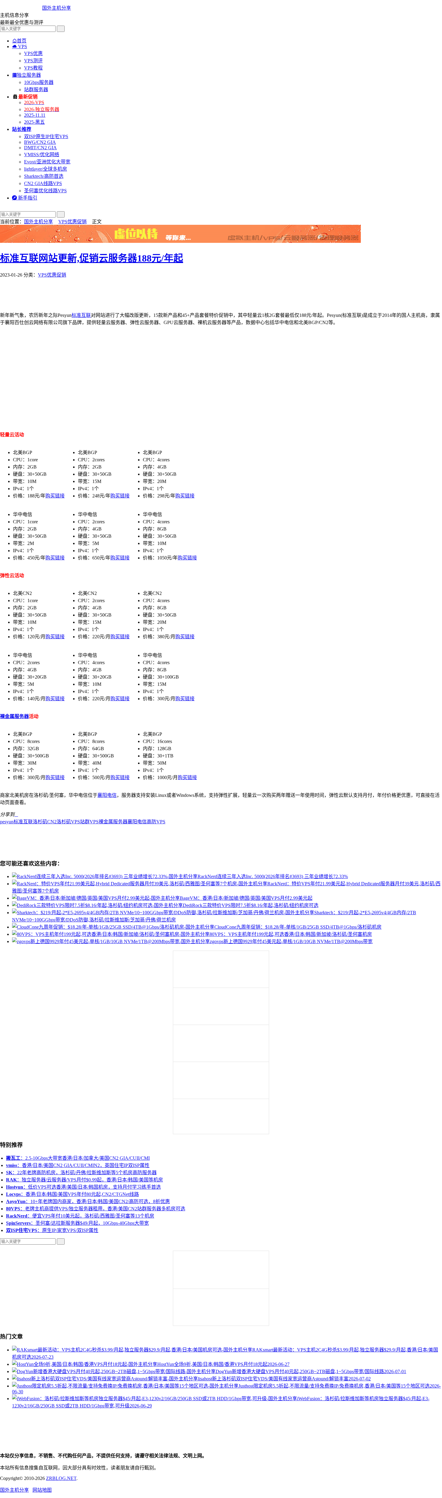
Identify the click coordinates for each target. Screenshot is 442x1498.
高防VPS (156, 821)
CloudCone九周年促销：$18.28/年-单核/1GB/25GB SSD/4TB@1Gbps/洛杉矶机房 (298, 927)
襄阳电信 (107, 795)
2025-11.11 (34, 115)
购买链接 (55, 495)
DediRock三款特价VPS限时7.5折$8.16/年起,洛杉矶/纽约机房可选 (250, 905)
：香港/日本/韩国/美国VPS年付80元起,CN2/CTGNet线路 (72, 1194)
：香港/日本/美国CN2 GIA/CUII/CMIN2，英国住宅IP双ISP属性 (77, 1165)
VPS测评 (33, 60)
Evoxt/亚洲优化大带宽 (47, 161)
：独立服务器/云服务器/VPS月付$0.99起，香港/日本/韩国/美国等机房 (84, 1179)
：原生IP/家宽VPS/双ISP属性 (52, 1230)
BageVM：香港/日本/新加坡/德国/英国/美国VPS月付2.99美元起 (246, 898)
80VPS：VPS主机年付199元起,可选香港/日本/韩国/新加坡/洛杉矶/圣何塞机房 (291, 934)
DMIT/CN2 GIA (40, 147)
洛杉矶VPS (68, 821)
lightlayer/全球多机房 (45, 169)
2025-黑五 (34, 122)
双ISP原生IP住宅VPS (46, 136)
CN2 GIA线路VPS (43, 183)
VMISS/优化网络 (41, 154)
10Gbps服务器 (39, 82)
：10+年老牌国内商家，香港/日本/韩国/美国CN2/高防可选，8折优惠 (88, 1201)
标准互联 (81, 315)
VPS (19, 46)
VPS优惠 (33, 53)
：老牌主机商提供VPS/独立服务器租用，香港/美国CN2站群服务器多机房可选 (95, 1208)
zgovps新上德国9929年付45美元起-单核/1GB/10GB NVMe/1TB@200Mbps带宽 (291, 941)
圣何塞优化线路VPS (45, 190)
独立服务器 (26, 75)
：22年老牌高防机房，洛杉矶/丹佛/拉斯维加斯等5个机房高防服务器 (81, 1172)
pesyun (7, 821)
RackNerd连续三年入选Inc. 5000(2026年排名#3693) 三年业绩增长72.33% (273, 876)
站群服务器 (36, 89)
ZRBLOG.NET (61, 1478)
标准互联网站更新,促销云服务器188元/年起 (91, 258)
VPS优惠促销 (72, 221)
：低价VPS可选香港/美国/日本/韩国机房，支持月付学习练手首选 (83, 1187)
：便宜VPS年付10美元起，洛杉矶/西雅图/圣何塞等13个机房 (80, 1215)
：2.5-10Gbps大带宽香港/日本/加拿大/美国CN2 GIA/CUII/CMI (78, 1158)
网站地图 (42, 1490)
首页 (19, 40)
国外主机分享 (56, 8)
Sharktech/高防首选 (43, 176)
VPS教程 (33, 67)
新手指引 (24, 197)
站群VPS (89, 821)
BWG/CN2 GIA (40, 142)
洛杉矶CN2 (45, 821)
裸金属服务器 (14, 716)
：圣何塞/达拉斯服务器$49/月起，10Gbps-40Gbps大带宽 (77, 1223)
